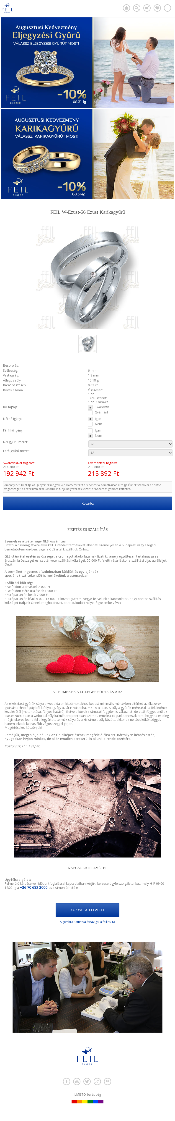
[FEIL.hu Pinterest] (107, 1081)
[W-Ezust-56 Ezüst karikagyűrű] (87, 352)
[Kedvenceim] (157, 8)
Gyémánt (101, 412)
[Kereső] (136, 8)
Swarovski (102, 407)
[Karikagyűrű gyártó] (126, 8)
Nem (98, 424)
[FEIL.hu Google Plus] (97, 1081)
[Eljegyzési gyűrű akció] (87, 106)
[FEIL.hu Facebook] (66, 1081)
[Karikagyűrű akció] (87, 198)
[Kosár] (147, 8)
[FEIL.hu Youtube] (76, 1081)
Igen (98, 419)
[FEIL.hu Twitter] (87, 1081)
